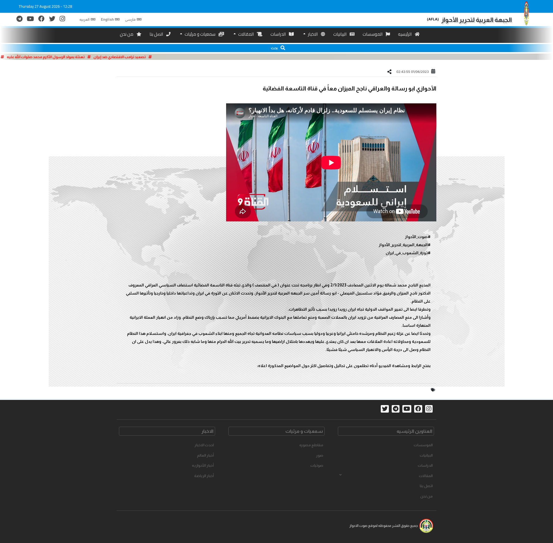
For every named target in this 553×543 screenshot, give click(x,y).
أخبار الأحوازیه (203, 465)
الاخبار (313, 34)
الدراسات (278, 34)
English (107, 20)
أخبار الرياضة (204, 476)
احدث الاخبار (204, 445)
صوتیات (316, 465)
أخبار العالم (205, 455)
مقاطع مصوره (311, 445)
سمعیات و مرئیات (200, 34)
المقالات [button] (426, 476)
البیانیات (340, 34)
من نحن (127, 34)
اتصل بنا (156, 34)
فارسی (130, 20)
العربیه (84, 20)
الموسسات (373, 34)
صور (319, 455)
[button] (276, 48)
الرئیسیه (405, 34)
